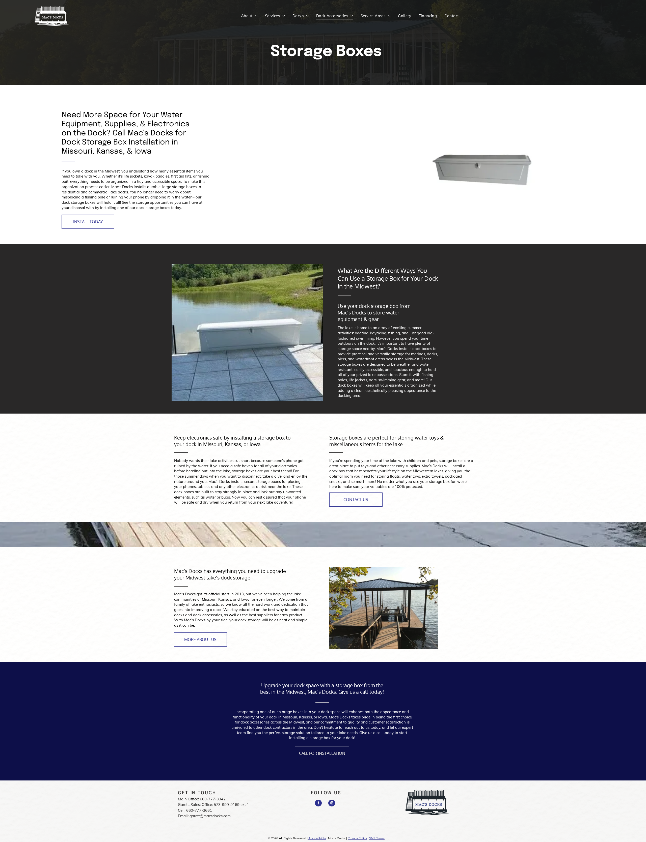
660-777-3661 (199, 810)
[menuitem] (249, 15)
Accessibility (317, 838)
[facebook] (318, 804)
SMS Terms (377, 838)
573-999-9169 (226, 804)
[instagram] (331, 804)
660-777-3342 (213, 799)
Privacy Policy (357, 838)
